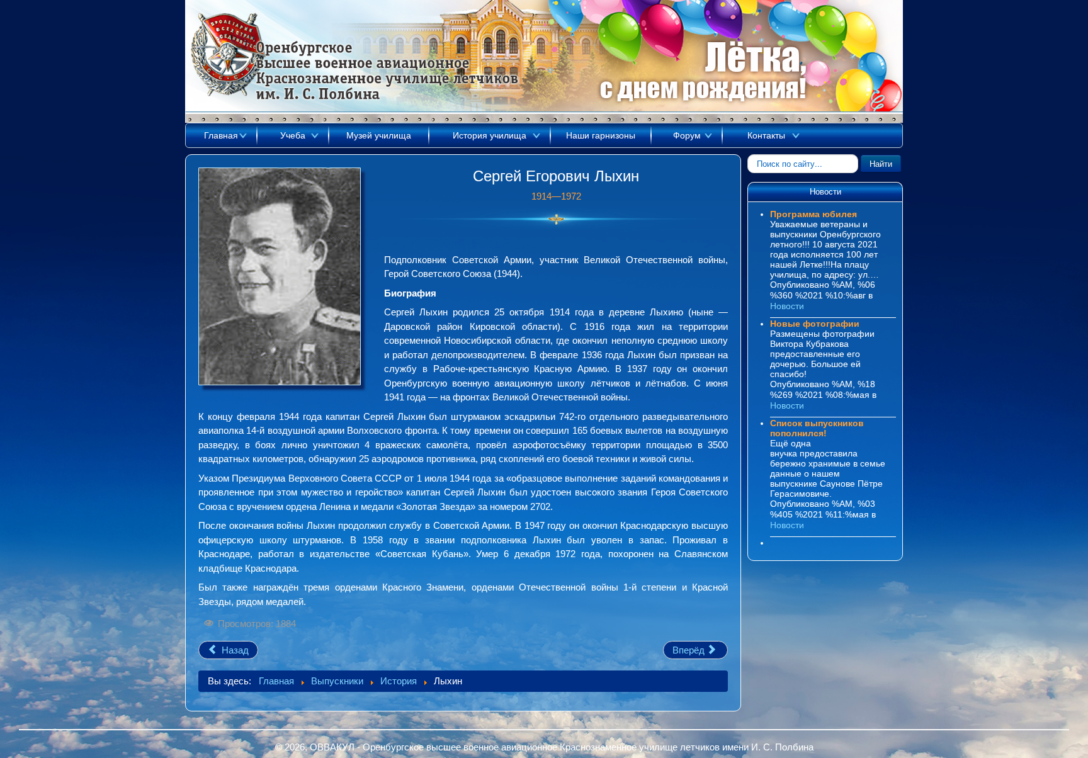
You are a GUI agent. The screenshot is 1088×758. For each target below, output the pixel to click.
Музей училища (378, 135)
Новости (787, 306)
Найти (881, 163)
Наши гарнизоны (600, 135)
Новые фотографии (814, 324)
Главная (221, 135)
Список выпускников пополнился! (817, 428)
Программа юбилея (813, 214)
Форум (687, 135)
